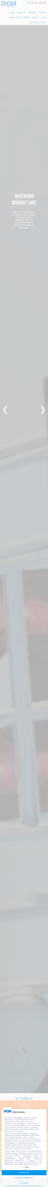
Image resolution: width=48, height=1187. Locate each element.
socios (20, 1118)
